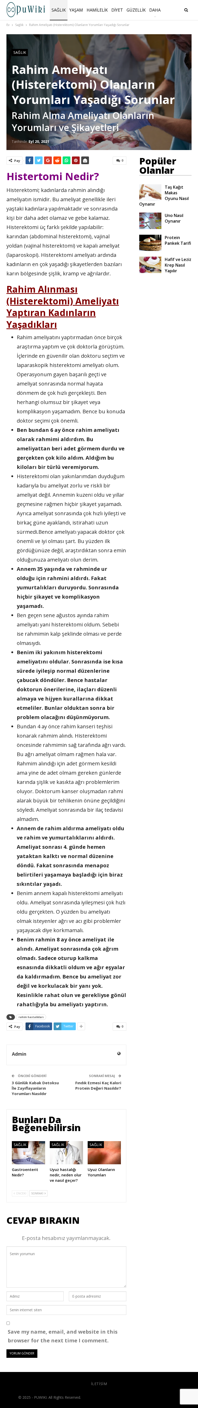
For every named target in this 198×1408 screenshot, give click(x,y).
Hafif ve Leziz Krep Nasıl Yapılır (178, 265)
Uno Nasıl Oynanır (174, 218)
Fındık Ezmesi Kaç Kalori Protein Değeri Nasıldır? (98, 1085)
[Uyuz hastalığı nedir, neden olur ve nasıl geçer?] (66, 1152)
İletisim (99, 1383)
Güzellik (136, 10)
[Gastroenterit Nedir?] (28, 1152)
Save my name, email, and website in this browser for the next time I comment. (63, 1336)
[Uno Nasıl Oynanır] (150, 221)
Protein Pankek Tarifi (178, 240)
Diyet (117, 10)
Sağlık (59, 10)
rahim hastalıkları (31, 1017)
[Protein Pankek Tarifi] (150, 243)
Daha (155, 10)
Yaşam (76, 10)
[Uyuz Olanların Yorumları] (104, 1152)
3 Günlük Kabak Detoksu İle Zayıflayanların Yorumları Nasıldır (35, 1088)
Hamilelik (97, 10)
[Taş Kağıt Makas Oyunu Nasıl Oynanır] (150, 192)
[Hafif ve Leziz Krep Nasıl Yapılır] (150, 265)
